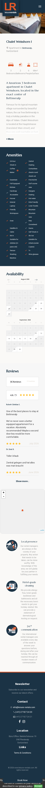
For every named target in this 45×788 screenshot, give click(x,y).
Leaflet (42, 530)
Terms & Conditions (22, 753)
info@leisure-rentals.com (24, 707)
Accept (38, 786)
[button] (36, 280)
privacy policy (25, 786)
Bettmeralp (27, 48)
